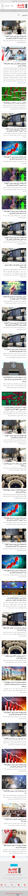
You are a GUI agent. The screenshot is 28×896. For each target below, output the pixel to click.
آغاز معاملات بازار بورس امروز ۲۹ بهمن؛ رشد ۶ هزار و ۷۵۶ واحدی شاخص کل (15, 239)
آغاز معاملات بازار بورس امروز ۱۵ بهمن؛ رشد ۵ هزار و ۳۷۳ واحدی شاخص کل (15, 545)
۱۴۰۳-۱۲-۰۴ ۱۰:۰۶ (4, 35)
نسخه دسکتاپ (14, 865)
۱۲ (11, 857)
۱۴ (6, 857)
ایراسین (21, 6)
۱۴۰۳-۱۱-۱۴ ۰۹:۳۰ (4, 627)
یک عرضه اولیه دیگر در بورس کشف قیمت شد (14, 792)
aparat (25, 887)
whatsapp (7, 887)
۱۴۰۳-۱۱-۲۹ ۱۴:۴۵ (4, 210)
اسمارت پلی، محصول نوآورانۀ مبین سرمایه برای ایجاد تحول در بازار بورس (16, 599)
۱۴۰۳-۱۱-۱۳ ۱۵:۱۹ (4, 655)
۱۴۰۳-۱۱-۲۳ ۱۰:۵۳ (4, 296)
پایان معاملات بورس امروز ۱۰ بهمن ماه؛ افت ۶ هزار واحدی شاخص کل (15, 766)
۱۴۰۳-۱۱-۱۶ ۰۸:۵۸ (4, 489)
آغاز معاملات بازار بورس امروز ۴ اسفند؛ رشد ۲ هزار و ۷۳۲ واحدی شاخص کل (15, 37)
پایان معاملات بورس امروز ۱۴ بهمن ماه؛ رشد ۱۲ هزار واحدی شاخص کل (15, 572)
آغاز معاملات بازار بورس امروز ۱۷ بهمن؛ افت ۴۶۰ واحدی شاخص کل (15, 437)
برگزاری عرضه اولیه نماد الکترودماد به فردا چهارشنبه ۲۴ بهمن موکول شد (14, 298)
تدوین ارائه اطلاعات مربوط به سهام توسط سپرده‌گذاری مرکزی (14, 491)
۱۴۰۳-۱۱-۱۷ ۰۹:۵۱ (4, 435)
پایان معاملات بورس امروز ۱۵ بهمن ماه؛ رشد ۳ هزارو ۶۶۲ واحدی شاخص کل (15, 519)
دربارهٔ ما (16, 882)
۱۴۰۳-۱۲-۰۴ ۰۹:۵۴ (5, 62)
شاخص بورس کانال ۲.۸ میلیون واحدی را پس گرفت (15, 465)
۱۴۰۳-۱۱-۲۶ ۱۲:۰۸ (4, 263)
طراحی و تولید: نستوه (12, 894)
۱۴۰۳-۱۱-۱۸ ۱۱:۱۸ (4, 376)
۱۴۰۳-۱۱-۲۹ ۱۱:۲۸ (4, 237)
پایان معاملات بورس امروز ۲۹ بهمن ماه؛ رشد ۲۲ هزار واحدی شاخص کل (15, 212)
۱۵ (3, 857)
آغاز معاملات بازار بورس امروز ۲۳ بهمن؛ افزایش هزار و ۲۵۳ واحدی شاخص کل (15, 324)
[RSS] (18, 15)
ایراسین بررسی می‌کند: (22, 263)
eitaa (2, 887)
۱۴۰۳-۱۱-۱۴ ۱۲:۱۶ (4, 596)
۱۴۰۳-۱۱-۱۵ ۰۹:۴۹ (4, 543)
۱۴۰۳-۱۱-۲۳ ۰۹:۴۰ (5, 322)
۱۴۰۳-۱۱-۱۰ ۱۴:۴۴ (4, 764)
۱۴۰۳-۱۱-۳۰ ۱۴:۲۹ (4, 156)
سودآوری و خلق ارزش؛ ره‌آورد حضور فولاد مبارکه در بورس (15, 65)
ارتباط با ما (11, 882)
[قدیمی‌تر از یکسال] (14, 27)
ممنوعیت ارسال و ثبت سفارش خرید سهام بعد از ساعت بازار (14, 629)
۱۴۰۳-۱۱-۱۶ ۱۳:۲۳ (4, 463)
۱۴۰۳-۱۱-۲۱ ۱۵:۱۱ (4, 348)
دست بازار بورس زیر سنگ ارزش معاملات (15, 739)
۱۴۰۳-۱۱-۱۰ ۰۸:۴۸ (4, 818)
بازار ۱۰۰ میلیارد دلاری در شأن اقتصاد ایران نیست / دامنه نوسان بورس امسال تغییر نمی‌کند (15, 379)
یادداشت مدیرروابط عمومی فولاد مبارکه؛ (19, 61)
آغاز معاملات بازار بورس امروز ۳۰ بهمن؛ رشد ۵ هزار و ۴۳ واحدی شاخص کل (15, 184)
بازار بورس (24, 15)
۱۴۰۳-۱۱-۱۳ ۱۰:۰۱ (4, 738)
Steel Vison (7, 6)
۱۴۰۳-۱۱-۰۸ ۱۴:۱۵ (4, 844)
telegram (20, 887)
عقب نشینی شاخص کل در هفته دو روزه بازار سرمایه (15, 266)
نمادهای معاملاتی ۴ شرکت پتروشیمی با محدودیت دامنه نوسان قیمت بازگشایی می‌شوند (15, 684)
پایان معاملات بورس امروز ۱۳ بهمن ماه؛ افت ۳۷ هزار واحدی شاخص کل (15, 713)
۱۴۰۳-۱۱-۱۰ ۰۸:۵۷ (4, 790)
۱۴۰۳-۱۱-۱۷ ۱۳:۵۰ (4, 407)
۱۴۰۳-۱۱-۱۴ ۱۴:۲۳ (4, 570)
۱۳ (8, 857)
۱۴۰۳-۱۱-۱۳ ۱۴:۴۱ (4, 681)
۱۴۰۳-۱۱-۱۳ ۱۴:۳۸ (5, 711)
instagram (14, 887)
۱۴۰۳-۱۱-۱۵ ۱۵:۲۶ (4, 517)
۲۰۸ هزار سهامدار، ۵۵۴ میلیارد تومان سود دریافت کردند (15, 657)
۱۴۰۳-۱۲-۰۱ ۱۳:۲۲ (4, 102)
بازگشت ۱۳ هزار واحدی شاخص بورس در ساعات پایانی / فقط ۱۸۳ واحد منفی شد (15, 409)
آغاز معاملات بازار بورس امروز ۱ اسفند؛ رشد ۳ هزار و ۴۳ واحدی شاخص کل (15, 130)
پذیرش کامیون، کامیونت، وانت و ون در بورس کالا (15, 820)
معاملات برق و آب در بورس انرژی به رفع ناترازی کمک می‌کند (15, 846)
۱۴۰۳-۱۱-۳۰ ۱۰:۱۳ (4, 182)
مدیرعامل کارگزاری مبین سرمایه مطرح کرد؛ (19, 596)
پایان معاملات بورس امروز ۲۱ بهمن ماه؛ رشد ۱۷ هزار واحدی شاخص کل (15, 350)
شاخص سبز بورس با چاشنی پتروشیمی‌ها (15, 103)
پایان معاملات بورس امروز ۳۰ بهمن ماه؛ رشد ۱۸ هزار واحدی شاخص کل (15, 158)
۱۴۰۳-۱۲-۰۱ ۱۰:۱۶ (4, 128)
